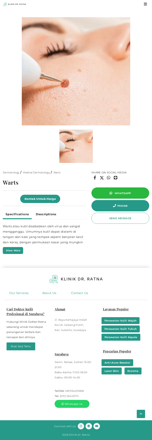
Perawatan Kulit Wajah (120, 320)
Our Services (19, 293)
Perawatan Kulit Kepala (120, 337)
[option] (76, 71)
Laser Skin (111, 370)
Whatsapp (122, 193)
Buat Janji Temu (21, 346)
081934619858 (74, 390)
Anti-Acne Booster (117, 362)
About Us (49, 293)
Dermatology (11, 172)
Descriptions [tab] (46, 214)
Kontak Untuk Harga (40, 199)
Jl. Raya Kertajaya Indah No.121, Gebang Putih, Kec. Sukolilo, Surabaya (71, 325)
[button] (13, 250)
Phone (122, 205)
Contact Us (79, 293)
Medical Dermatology (36, 172)
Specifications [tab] (17, 214)
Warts (57, 172)
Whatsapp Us (73, 403)
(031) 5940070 (69, 396)
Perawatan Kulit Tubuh (120, 328)
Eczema (133, 370)
